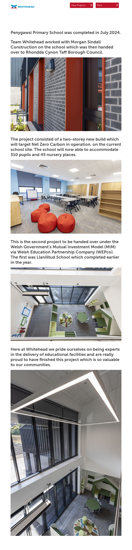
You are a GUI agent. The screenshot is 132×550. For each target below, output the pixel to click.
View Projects (78, 5)
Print (99, 5)
